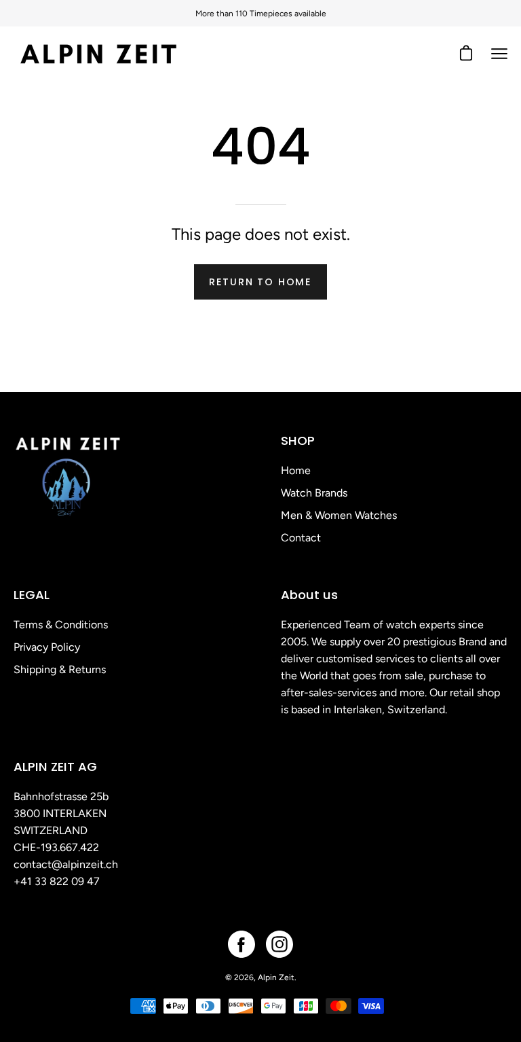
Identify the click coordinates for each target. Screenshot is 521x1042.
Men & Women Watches (339, 515)
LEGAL (32, 595)
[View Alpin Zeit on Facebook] (241, 944)
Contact (301, 537)
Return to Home (260, 282)
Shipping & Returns (60, 669)
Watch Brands (314, 492)
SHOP (298, 440)
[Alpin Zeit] (98, 54)
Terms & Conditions (61, 624)
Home (296, 470)
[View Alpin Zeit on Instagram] (279, 944)
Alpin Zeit (276, 977)
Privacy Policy (47, 647)
